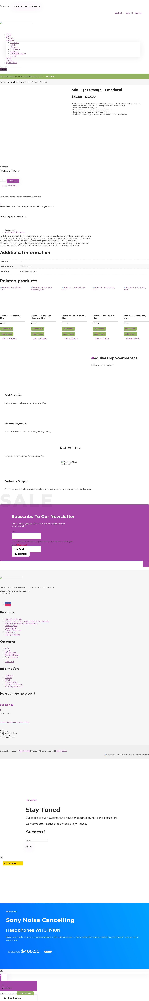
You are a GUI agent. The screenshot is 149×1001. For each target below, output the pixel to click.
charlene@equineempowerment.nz (26, 6)
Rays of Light (11, 628)
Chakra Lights (11, 626)
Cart (7, 659)
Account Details (12, 655)
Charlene (14, 43)
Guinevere (15, 49)
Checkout (9, 662)
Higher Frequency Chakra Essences (21, 623)
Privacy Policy (11, 682)
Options (4, 167)
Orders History (11, 657)
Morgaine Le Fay (18, 54)
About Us (10, 40)
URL (14, 532)
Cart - (129, 13)
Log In (7, 650)
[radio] (6, 171)
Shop (8, 36)
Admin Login (61, 751)
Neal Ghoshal (24, 751)
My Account (11, 63)
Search (3, 69)
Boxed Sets (10, 632)
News (8, 58)
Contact (9, 60)
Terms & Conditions (13, 684)
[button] (8, 185)
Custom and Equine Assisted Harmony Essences (27, 621)
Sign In (138, 13)
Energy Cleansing (14, 82)
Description (10, 230)
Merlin (13, 45)
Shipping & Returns (14, 686)
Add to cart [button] (7, 334)
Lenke (13, 56)
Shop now (50, 76)
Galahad (14, 51)
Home (9, 34)
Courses (9, 38)
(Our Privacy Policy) (19, 526)
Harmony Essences (13, 619)
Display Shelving (12, 634)
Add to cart (13, 181)
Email (19, 545)
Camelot (14, 47)
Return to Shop (25, 993)
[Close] (1, 973)
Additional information (15, 232)
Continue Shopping (12, 998)
